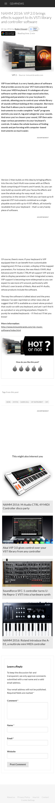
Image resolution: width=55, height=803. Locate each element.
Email (10, 738)
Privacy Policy (23, 797)
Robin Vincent (21, 29)
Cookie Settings (28, 800)
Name (10, 725)
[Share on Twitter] (48, 392)
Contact (45, 797)
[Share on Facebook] (37, 392)
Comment (12, 700)
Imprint (36, 797)
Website (11, 751)
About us (11, 797)
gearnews (17, 3)
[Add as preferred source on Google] (8, 33)
